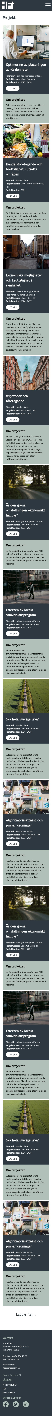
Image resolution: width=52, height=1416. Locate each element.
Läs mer (13, 88)
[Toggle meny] (48, 5)
